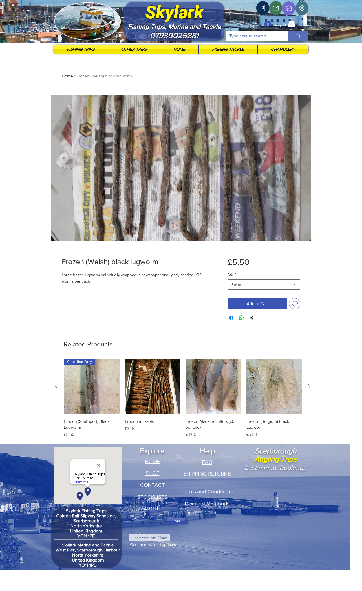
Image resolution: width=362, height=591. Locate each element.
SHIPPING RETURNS (207, 474)
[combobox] (264, 284)
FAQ (207, 462)
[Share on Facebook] (231, 318)
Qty (232, 274)
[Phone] (262, 8)
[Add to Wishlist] (294, 303)
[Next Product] (309, 386)
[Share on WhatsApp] (241, 318)
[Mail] (275, 8)
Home (67, 76)
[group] (183, 401)
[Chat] (288, 8)
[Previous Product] (56, 386)
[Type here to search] (298, 36)
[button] (291, 22)
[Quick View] (152, 386)
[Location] (301, 8)
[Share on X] (251, 318)
